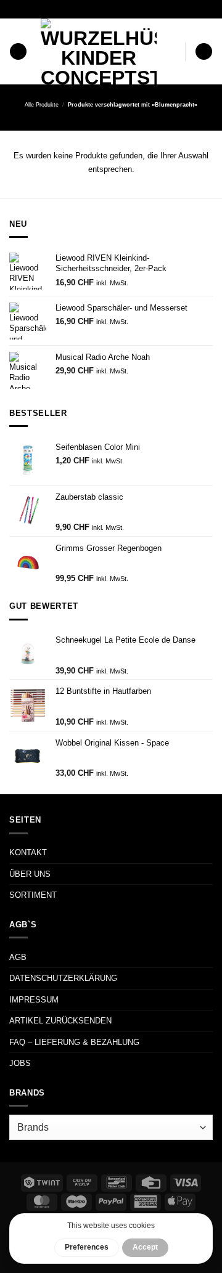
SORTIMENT (33, 895)
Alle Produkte (42, 104)
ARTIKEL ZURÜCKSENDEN (60, 1020)
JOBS (20, 1063)
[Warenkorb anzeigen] (203, 51)
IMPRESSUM (34, 999)
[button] (18, 51)
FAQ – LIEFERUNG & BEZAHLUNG (74, 1042)
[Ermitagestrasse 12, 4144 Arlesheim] (68, 9)
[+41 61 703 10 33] (126, 9)
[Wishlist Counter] (173, 51)
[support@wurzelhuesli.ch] (87, 9)
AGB (18, 957)
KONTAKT (28, 852)
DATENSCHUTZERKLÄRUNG (63, 978)
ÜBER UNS (30, 874)
